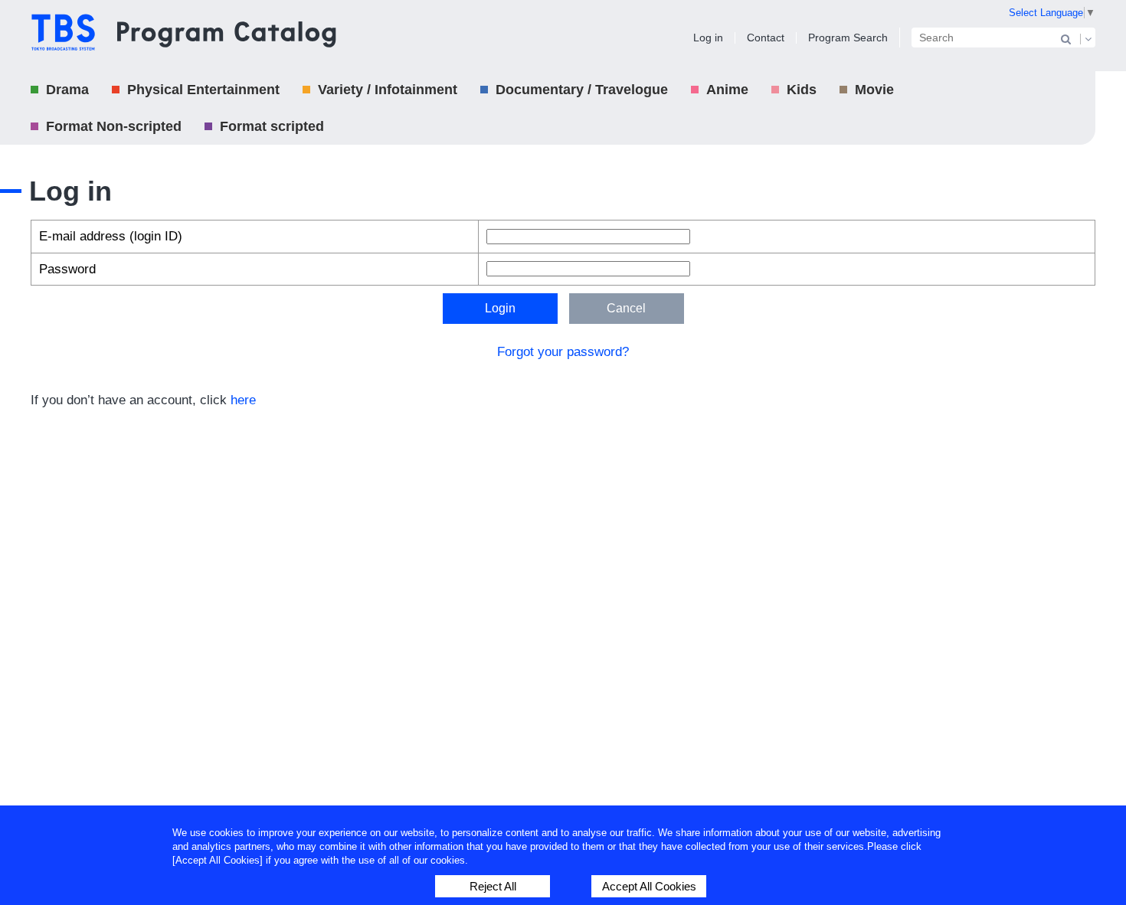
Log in (708, 37)
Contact (765, 37)
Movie (874, 89)
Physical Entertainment (203, 89)
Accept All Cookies (649, 886)
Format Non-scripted (114, 126)
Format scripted (272, 126)
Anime (727, 89)
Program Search (848, 37)
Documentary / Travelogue (582, 89)
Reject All (493, 886)
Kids (802, 89)
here (243, 400)
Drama (67, 89)
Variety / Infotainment (387, 89)
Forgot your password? (563, 352)
